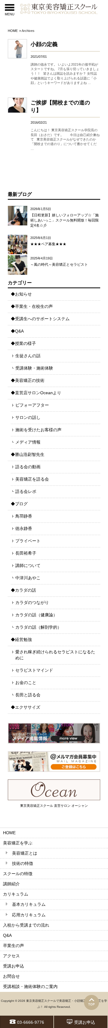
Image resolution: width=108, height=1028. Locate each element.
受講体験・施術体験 (34, 368)
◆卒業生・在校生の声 (32, 306)
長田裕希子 (25, 553)
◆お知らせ (21, 294)
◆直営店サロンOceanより (36, 392)
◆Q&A (17, 331)
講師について (27, 565)
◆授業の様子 (23, 343)
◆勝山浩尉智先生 (27, 454)
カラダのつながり (32, 602)
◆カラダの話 (23, 590)
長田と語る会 (27, 694)
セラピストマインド (34, 670)
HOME (13, 31)
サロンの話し (27, 417)
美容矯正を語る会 (32, 479)
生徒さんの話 (27, 355)
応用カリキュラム (29, 914)
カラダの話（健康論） (36, 614)
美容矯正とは (24, 853)
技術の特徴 (22, 863)
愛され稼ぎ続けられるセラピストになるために (55, 654)
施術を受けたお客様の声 (38, 429)
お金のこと (25, 682)
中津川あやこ (27, 577)
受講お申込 (84, 1022)
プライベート (27, 540)
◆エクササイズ (25, 707)
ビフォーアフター (32, 405)
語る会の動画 (27, 466)
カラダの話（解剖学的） (38, 627)
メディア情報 (27, 442)
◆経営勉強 (21, 639)
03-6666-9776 (30, 1022)
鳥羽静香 (23, 516)
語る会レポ (25, 491)
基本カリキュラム (29, 904)
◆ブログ (19, 503)
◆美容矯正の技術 (27, 380)
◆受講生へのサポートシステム (40, 318)
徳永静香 (23, 528)
